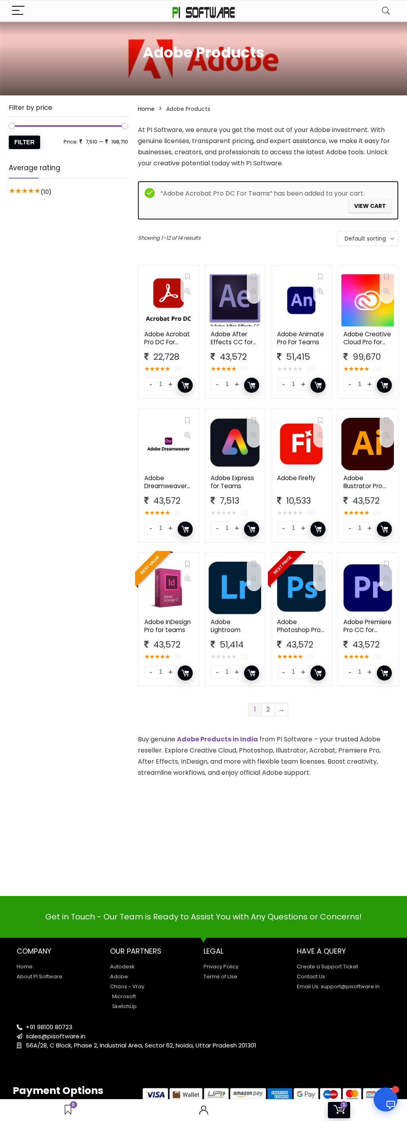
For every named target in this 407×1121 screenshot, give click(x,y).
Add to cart (185, 385)
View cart (370, 206)
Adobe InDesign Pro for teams (167, 626)
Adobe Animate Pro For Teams (300, 338)
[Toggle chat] (385, 1099)
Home (146, 109)
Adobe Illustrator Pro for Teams (362, 486)
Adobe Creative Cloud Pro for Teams (367, 342)
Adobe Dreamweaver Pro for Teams (165, 486)
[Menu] (18, 10)
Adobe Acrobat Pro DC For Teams (167, 342)
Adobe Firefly (296, 478)
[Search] (385, 10)
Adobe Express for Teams (232, 482)
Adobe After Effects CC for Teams (232, 342)
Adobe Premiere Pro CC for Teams (367, 630)
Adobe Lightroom (225, 626)
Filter (24, 142)
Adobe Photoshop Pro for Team (299, 630)
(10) (46, 192)
